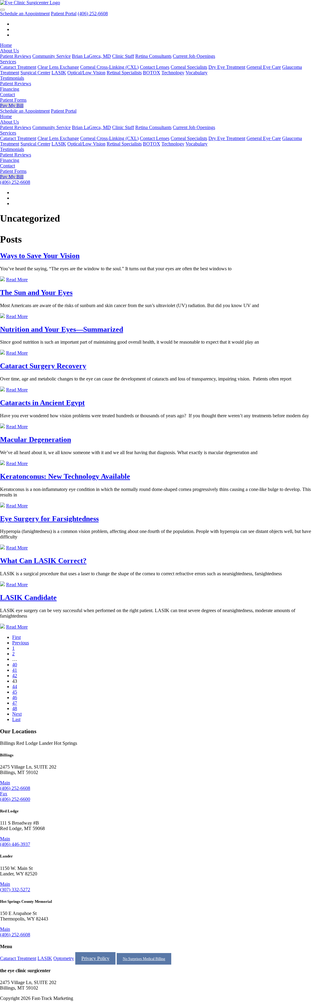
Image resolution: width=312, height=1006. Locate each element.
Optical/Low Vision (86, 72)
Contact (7, 94)
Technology (172, 72)
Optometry (63, 958)
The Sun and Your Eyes (36, 292)
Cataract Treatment (18, 67)
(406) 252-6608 (93, 13)
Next (17, 714)
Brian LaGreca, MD (91, 56)
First (16, 637)
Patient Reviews (15, 56)
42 (14, 675)
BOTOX (151, 72)
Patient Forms (13, 100)
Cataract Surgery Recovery (43, 366)
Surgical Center (35, 72)
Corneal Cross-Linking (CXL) (109, 67)
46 (14, 697)
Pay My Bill (11, 105)
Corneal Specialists (189, 67)
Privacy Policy (95, 958)
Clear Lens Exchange (58, 67)
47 (14, 703)
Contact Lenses (154, 67)
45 (14, 692)
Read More (17, 279)
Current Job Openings (194, 56)
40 (14, 664)
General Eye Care (263, 67)
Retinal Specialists (124, 72)
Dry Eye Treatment (226, 67)
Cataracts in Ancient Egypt (42, 403)
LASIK (58, 72)
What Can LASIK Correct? (43, 561)
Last (16, 719)
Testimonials (12, 78)
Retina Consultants (153, 56)
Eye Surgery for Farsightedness (49, 519)
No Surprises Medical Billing (144, 959)
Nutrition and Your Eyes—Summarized (61, 329)
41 (14, 670)
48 (14, 708)
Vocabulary (196, 72)
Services (8, 61)
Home (6, 45)
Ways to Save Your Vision (40, 256)
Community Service (51, 56)
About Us (9, 50)
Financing (9, 89)
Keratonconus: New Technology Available (65, 476)
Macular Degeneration (35, 439)
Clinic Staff (123, 56)
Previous (20, 642)
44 (14, 686)
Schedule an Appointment (25, 13)
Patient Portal (63, 13)
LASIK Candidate (28, 597)
